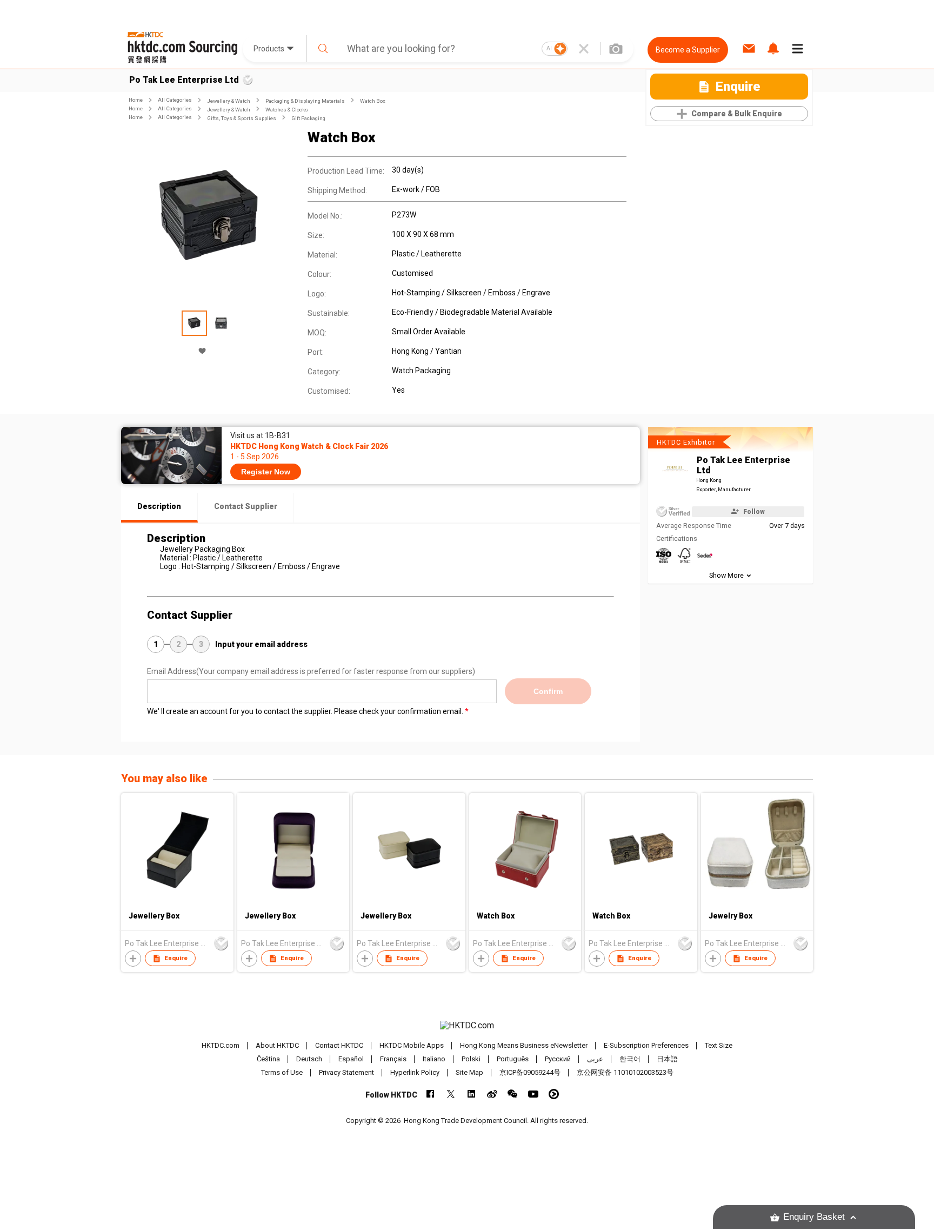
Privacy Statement (346, 1072)
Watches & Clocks (286, 110)
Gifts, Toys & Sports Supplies (241, 118)
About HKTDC (277, 1045)
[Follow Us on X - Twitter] (451, 1094)
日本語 (667, 1059)
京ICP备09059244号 (530, 1072)
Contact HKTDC (339, 1045)
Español (351, 1059)
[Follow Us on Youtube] (533, 1094)
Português (513, 1059)
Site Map (469, 1072)
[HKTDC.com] (467, 1025)
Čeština (268, 1059)
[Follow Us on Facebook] (430, 1094)
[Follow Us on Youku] (554, 1094)
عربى (595, 1059)
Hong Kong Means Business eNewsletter (524, 1045)
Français (393, 1059)
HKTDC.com (220, 1045)
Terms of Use (282, 1072)
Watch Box (372, 101)
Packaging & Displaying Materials (305, 101)
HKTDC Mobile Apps (411, 1045)
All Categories (175, 100)
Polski (471, 1059)
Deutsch (309, 1059)
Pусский (558, 1059)
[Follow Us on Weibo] (492, 1094)
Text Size (718, 1045)
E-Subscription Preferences (646, 1045)
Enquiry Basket (814, 1217)
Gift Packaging (308, 118)
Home (136, 100)
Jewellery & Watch (228, 101)
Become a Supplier (688, 49)
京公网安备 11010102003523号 (625, 1072)
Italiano (434, 1059)
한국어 (630, 1059)
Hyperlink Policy (414, 1072)
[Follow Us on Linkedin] (471, 1094)
